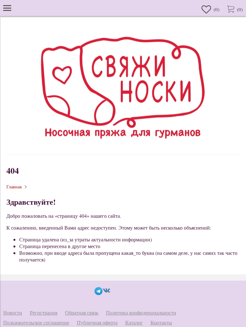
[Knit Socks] (123, 145)
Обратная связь (81, 312)
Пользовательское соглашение (36, 322)
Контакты (161, 322)
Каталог (134, 322)
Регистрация (43, 312)
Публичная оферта (97, 322)
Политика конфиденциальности (141, 312)
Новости (12, 312)
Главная (13, 187)
